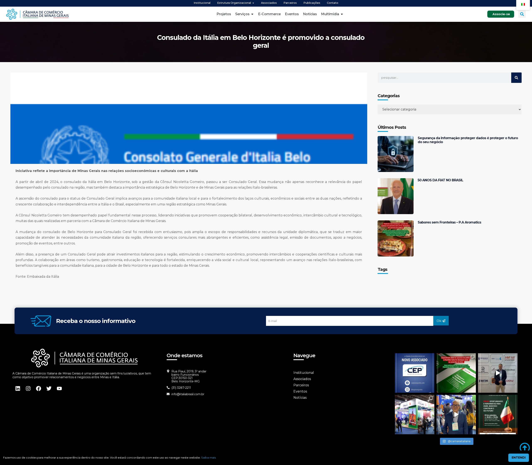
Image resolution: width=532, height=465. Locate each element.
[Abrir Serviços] (252, 14)
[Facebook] (38, 388)
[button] (522, 14)
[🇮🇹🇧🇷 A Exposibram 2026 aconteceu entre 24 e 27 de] (456, 373)
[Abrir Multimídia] (342, 14)
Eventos (300, 391)
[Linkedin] (17, 388)
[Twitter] (49, 388)
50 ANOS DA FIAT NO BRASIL (440, 180)
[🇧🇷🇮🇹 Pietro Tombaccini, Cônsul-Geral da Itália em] (497, 373)
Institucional (303, 373)
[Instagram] (28, 388)
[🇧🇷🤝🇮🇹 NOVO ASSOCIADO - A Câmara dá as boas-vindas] (414, 373)
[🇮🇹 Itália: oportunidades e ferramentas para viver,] (497, 414)
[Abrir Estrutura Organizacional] (253, 3)
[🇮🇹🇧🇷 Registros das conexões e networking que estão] (414, 414)
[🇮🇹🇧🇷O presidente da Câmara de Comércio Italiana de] (456, 414)
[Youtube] (59, 388)
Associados (302, 379)
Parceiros (301, 385)
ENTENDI (519, 457)
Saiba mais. (208, 457)
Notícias (300, 398)
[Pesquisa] (516, 77)
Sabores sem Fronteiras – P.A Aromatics (449, 222)
